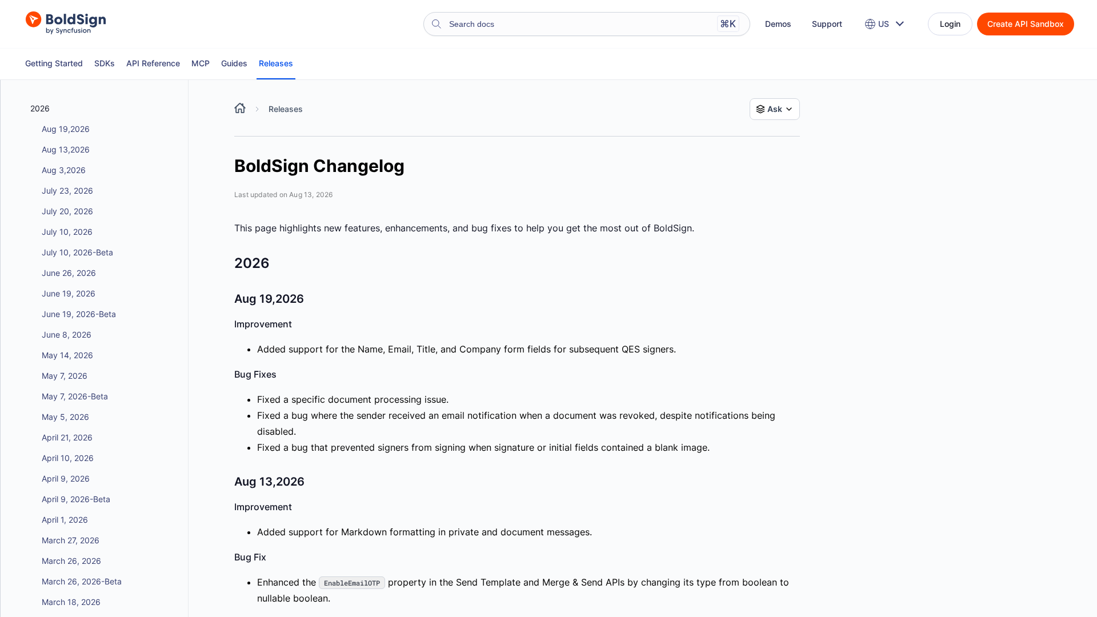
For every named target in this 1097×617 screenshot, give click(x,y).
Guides (234, 63)
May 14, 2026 (67, 355)
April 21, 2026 (67, 437)
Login (950, 24)
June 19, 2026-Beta (79, 314)
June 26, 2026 (69, 273)
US (883, 24)
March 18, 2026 (71, 602)
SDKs (104, 63)
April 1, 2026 (65, 519)
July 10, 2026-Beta (77, 252)
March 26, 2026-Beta (82, 581)
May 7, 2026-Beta (75, 396)
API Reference (153, 63)
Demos (778, 24)
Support (827, 24)
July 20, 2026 (67, 211)
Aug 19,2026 (66, 129)
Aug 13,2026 (66, 149)
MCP (200, 63)
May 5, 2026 (65, 417)
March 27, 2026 (70, 540)
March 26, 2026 (71, 561)
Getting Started (54, 63)
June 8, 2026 (66, 334)
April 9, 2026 (66, 478)
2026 (40, 108)
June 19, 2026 (68, 293)
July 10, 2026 (67, 232)
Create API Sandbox (1025, 24)
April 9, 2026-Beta (76, 499)
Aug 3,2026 (64, 170)
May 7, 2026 (64, 375)
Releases (276, 63)
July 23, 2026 (67, 190)
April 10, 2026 (68, 458)
